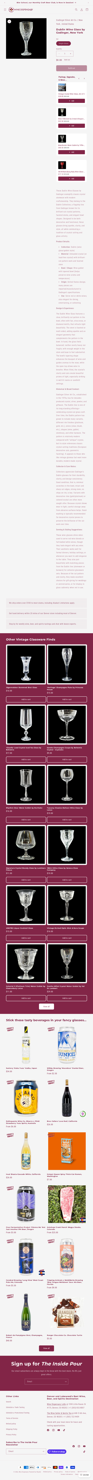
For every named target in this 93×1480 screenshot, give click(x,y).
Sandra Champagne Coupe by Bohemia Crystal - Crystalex (64, 749)
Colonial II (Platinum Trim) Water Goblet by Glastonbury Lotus (25, 987)
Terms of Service (12, 1418)
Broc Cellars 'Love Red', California (62, 1121)
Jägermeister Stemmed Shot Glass (21, 687)
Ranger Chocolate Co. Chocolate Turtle (64, 1335)
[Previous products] (79, 78)
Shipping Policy (11, 1429)
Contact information (67, 1474)
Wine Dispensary (24, 1472)
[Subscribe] (65, 1381)
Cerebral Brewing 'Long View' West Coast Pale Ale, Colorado (24, 1281)
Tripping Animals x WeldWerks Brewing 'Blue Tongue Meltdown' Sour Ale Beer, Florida (65, 1282)
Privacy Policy (11, 1435)
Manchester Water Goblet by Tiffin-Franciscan (71, 145)
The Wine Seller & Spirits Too (59, 1413)
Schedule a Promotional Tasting (17, 1413)
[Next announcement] (88, 2)
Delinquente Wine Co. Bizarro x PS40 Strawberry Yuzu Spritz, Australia (23, 1122)
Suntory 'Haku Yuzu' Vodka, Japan (21, 1068)
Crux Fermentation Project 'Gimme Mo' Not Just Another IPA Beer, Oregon (25, 1228)
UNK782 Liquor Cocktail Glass (19, 928)
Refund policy (11, 1424)
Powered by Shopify (35, 1472)
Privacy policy (58, 1472)
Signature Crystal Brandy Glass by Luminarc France (26, 869)
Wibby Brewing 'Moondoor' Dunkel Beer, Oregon (65, 1069)
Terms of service (70, 1472)
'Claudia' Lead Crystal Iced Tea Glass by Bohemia (23, 749)
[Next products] (84, 78)
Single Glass (65, 44)
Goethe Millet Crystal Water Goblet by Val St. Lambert (66, 987)
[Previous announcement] (4, 2)
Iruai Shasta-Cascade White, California (23, 1174)
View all (46, 1007)
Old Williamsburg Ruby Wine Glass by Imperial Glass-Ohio (71, 172)
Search (8, 1402)
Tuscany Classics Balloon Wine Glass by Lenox (65, 809)
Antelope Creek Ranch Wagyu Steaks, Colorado (64, 1228)
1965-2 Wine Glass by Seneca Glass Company (62, 869)
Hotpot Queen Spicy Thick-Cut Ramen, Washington (64, 1175)
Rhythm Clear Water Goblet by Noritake (24, 808)
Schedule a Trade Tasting (15, 1407)
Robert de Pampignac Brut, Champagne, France (24, 1336)
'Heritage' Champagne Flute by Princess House (65, 688)
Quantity (59, 49)
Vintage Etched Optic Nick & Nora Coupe (65, 928)
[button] (5, 9)
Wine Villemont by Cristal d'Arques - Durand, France (71, 119)
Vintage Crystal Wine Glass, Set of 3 (71, 94)
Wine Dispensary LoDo (56, 1404)
